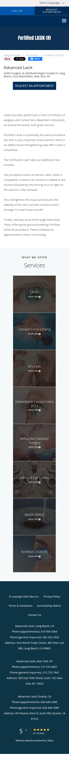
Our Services (32, 55)
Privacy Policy (52, 596)
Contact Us (34, 615)
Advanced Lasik (12, 55)
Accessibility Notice (49, 605)
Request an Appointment (34, 86)
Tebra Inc (34, 596)
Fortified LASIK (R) (53, 55)
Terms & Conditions (20, 605)
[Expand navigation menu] (64, 20)
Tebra (50, 740)
